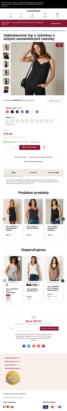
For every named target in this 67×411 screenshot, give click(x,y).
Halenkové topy (35, 30)
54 (52, 121)
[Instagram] (28, 346)
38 (12, 121)
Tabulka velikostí (9, 124)
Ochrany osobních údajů (39, 336)
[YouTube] (38, 346)
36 (7, 121)
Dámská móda (14, 30)
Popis (13, 172)
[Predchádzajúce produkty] (3, 219)
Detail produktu (19, 300)
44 (27, 121)
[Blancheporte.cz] (33, 11)
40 (17, 121)
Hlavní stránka (5, 30)
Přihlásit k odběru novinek (49, 328)
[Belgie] (9, 406)
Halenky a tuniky (25, 30)
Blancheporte (30, 100)
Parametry (33, 172)
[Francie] (5, 406)
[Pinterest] (33, 346)
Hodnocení (53, 172)
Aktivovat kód (55, 23)
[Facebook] (24, 346)
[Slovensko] (13, 406)
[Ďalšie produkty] (63, 219)
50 (42, 121)
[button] (4, 281)
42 (22, 121)
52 (47, 121)
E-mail (12, 328)
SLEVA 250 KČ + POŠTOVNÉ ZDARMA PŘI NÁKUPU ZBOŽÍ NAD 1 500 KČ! (22, 23)
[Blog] (43, 346)
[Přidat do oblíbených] (44, 147)
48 (37, 121)
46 (32, 121)
